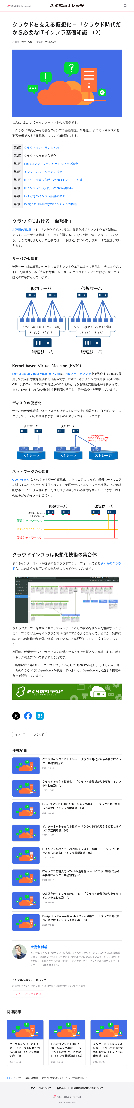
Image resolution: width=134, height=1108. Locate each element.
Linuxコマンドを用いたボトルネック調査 (51, 164)
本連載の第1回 (22, 229)
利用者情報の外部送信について (87, 1088)
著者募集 (61, 1088)
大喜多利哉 (39, 947)
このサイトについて (41, 1088)
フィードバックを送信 (28, 994)
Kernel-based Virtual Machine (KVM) (36, 373)
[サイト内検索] (125, 6)
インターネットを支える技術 (43, 172)
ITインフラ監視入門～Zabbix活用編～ (49, 188)
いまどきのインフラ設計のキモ (44, 196)
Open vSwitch (21, 479)
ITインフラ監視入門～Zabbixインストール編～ (54, 180)
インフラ (20, 734)
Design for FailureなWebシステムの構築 (50, 204)
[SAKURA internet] (19, 6)
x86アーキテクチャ (78, 373)
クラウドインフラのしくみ (41, 147)
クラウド (39, 734)
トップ (10, 1078)
